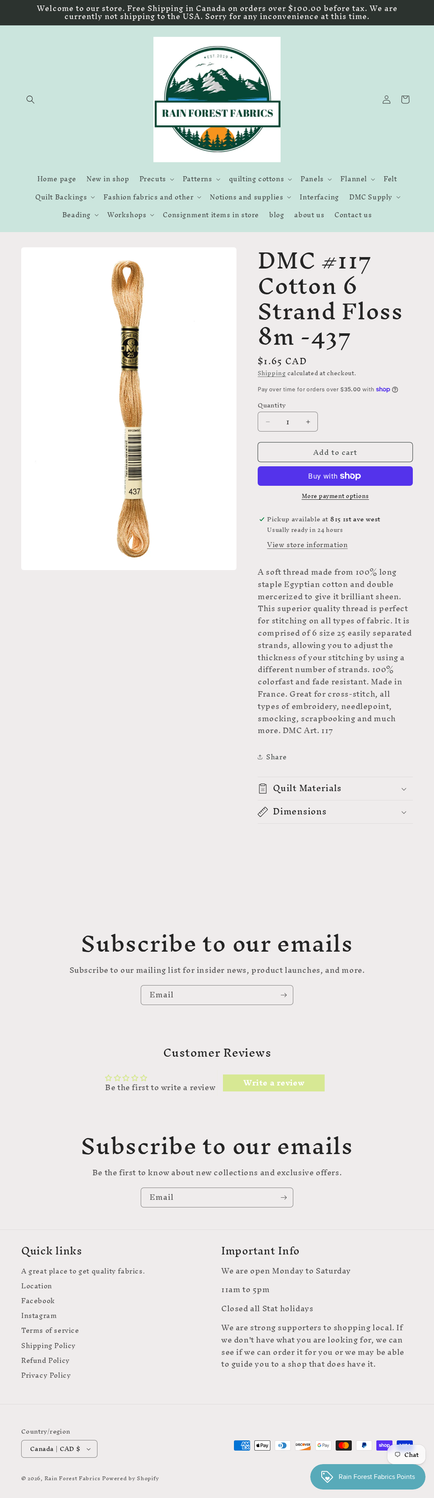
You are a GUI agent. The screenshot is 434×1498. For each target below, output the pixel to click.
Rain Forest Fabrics (72, 1478)
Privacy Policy (46, 1375)
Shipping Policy (48, 1345)
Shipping (272, 373)
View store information (307, 544)
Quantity (272, 405)
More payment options (335, 496)
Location (36, 1286)
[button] (30, 99)
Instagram (39, 1315)
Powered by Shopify (130, 1478)
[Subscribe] (283, 995)
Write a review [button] (273, 1082)
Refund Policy (45, 1360)
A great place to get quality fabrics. (83, 1272)
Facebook (38, 1300)
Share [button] (276, 756)
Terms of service (50, 1330)
